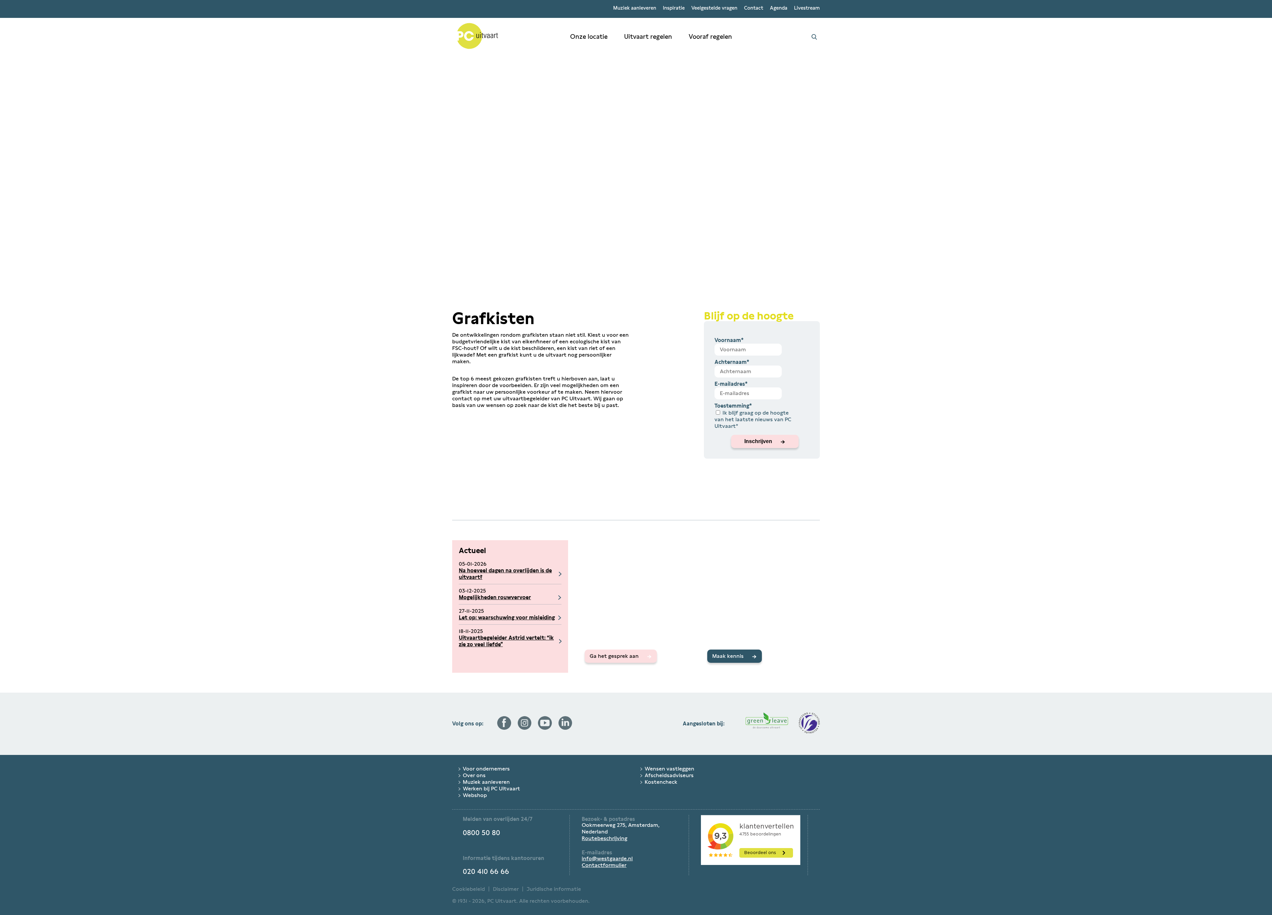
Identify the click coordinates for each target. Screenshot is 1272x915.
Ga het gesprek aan (614, 656)
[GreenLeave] (767, 724)
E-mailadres (731, 384)
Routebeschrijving (604, 838)
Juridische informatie (554, 889)
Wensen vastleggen (669, 769)
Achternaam (732, 362)
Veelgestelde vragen (714, 8)
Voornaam (729, 340)
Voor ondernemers (486, 769)
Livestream (807, 8)
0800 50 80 (481, 832)
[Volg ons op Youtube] (545, 728)
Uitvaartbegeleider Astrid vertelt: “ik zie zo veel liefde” (506, 641)
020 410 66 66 (486, 871)
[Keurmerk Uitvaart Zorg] (809, 724)
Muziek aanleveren (634, 8)
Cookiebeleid (468, 889)
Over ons (474, 775)
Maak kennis (728, 656)
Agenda (778, 8)
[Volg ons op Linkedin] (565, 728)
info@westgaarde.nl (607, 858)
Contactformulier (604, 865)
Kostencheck (661, 782)
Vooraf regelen (710, 36)
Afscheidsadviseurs (669, 775)
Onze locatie (589, 36)
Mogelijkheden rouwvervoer (495, 597)
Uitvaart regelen (648, 36)
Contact (753, 8)
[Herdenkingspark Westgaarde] (507, 37)
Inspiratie (674, 8)
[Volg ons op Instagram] (525, 728)
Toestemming (733, 406)
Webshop (475, 795)
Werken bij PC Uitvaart (491, 788)
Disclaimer (506, 889)
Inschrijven (758, 441)
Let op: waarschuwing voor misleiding (507, 617)
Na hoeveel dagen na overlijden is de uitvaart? (505, 573)
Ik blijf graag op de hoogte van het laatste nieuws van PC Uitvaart (753, 419)
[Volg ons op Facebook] (504, 728)
